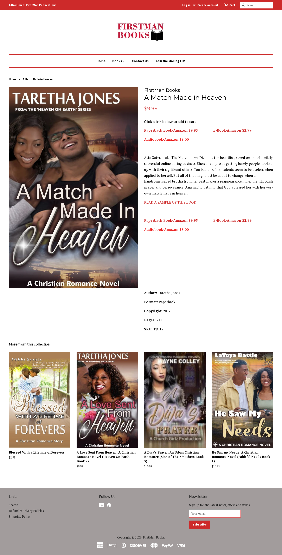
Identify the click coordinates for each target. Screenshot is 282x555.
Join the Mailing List (170, 61)
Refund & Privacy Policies (26, 511)
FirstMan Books (153, 537)
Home (100, 61)
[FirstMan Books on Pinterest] (109, 506)
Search (13, 505)
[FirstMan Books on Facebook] (101, 506)
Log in (186, 5)
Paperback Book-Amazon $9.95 (171, 130)
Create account (207, 5)
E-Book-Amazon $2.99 (231, 130)
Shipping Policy (19, 516)
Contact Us (140, 61)
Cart (232, 5)
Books (117, 61)
